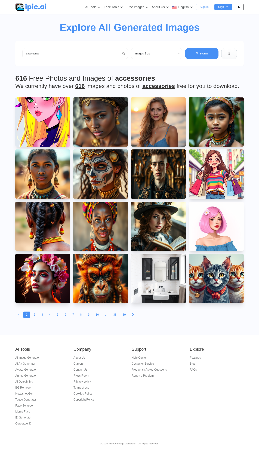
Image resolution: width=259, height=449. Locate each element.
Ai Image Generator (27, 357)
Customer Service (143, 363)
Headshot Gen (24, 393)
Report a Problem (143, 375)
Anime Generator (26, 375)
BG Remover (23, 387)
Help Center (139, 357)
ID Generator (23, 417)
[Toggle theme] (239, 7)
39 (124, 314)
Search (204, 53)
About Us (79, 357)
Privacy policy (82, 381)
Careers (78, 363)
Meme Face (22, 411)
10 (97, 314)
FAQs (193, 369)
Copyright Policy (83, 399)
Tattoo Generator (25, 399)
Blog (193, 363)
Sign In (204, 6)
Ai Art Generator (25, 363)
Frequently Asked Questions (149, 369)
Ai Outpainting (24, 381)
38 (114, 314)
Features (195, 357)
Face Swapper (24, 405)
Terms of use (81, 387)
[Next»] (132, 315)
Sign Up (223, 6)
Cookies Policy (82, 393)
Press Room (81, 375)
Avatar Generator (26, 369)
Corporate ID (23, 423)
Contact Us (80, 369)
